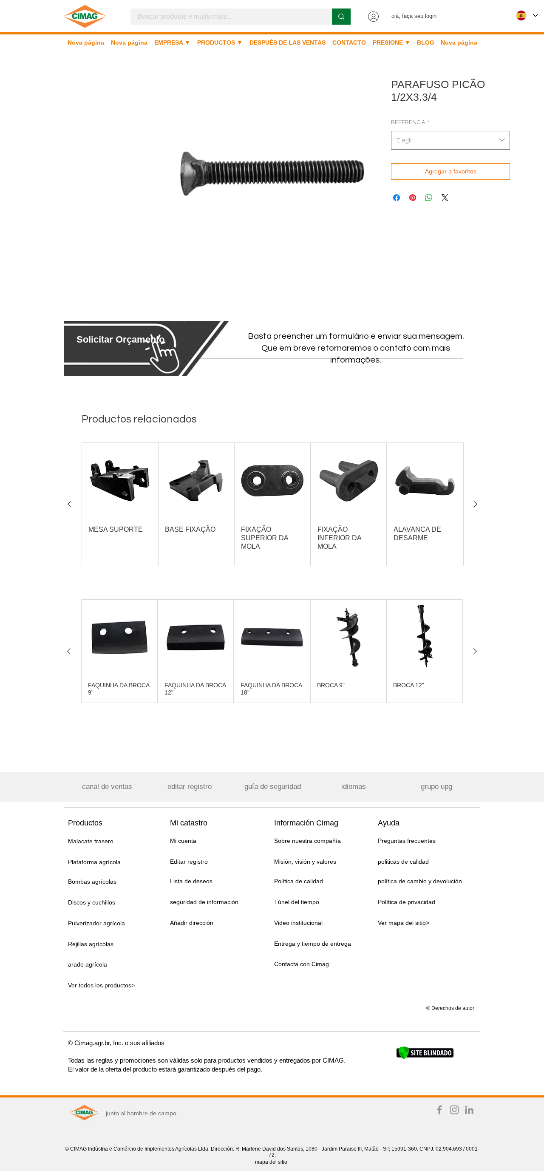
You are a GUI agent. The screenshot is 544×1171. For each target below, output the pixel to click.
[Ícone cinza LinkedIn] (469, 1110)
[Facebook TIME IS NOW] (439, 1110)
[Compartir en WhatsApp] (429, 198)
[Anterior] (69, 504)
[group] (272, 504)
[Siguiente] (475, 504)
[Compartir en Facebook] (396, 198)
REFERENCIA (410, 122)
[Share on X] (445, 198)
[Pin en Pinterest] (413, 198)
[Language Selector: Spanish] (527, 15)
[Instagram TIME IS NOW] (454, 1110)
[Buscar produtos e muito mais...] (341, 17)
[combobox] (450, 140)
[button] (120, 339)
